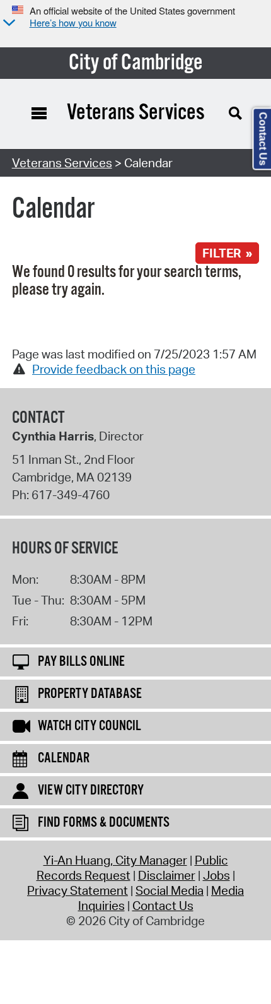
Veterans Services (62, 162)
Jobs (216, 875)
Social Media (170, 890)
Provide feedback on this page (113, 369)
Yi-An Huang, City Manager (115, 860)
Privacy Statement (77, 890)
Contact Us (162, 905)
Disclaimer (166, 875)
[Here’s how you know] (7, 23)
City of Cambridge (136, 63)
